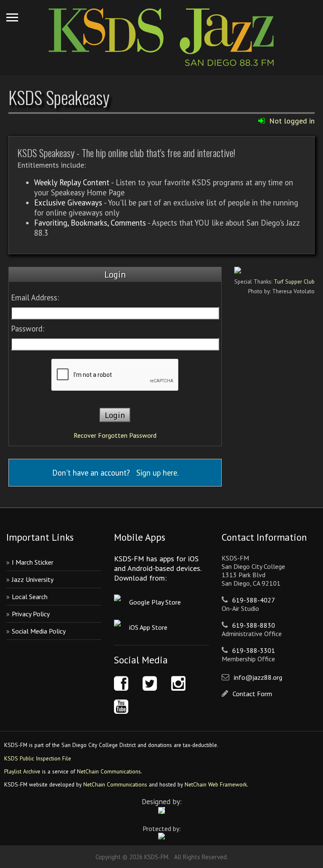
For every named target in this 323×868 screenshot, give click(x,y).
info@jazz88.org (258, 677)
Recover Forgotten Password (115, 435)
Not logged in (292, 121)
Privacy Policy (31, 614)
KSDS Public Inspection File (37, 758)
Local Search (30, 596)
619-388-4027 (253, 600)
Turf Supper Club (294, 281)
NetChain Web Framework (216, 784)
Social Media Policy (39, 631)
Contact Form (252, 693)
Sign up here (156, 473)
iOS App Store (148, 627)
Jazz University (32, 579)
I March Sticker (32, 562)
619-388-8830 (253, 625)
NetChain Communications (109, 771)
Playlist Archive (22, 771)
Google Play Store (155, 602)
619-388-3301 (253, 650)
